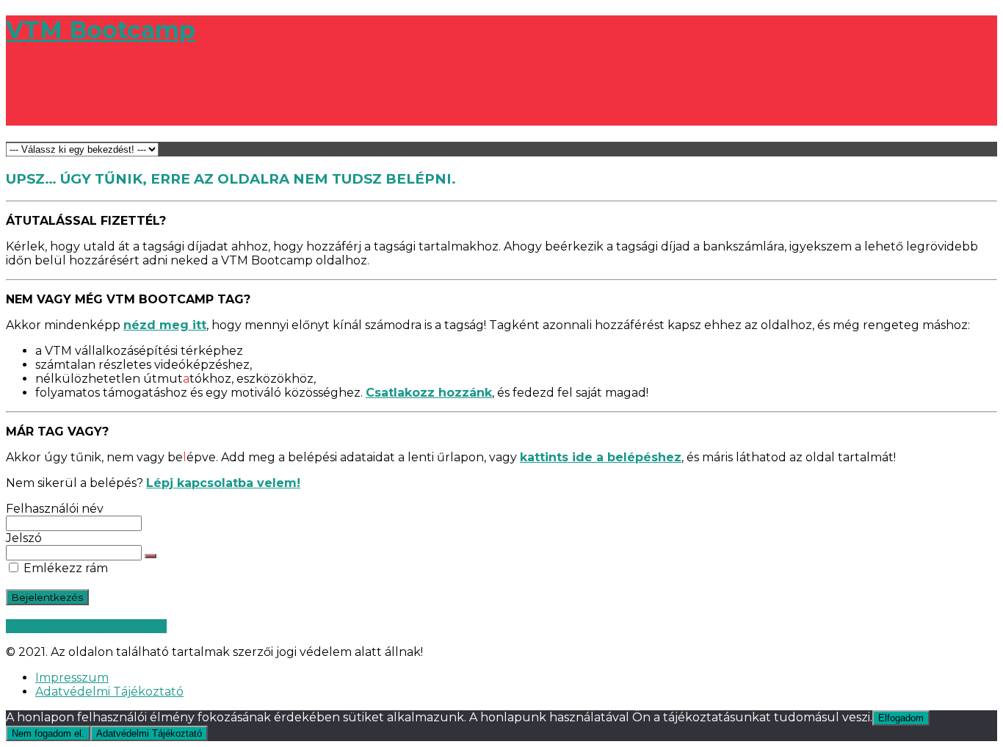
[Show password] (150, 556)
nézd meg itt (164, 325)
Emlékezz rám (64, 568)
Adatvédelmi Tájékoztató (109, 692)
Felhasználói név (55, 509)
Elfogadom (901, 717)
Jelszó (24, 538)
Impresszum (72, 678)
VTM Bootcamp (100, 29)
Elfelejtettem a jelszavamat (86, 626)
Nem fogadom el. (48, 733)
